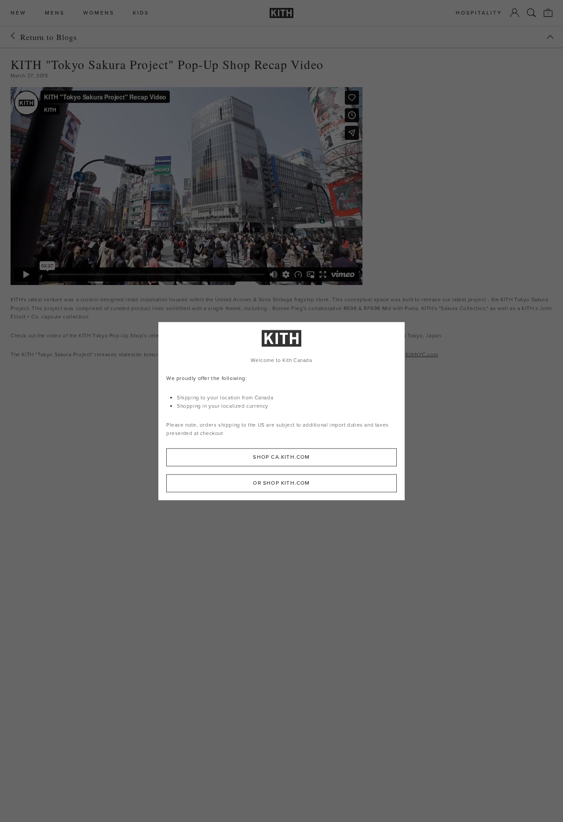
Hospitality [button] (479, 13)
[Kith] (281, 13)
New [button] (18, 13)
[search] (531, 12)
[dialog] (281, 411)
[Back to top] (550, 36)
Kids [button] (141, 13)
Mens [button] (55, 13)
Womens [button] (98, 13)
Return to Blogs (48, 37)
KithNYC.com (422, 354)
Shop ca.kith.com (281, 457)
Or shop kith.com (281, 483)
